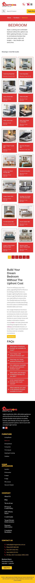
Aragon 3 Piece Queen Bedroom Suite (9, 246)
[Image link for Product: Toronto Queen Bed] (25, 212)
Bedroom (7, 440)
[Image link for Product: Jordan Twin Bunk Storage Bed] (9, 161)
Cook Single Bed (24, 73)
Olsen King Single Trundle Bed (24, 121)
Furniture (16, 17)
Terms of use (8, 503)
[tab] (17, 348)
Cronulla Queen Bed (8, 221)
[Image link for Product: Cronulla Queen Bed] (9, 212)
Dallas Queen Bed (7, 120)
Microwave (7, 481)
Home (9, 17)
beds (12, 322)
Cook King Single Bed (8, 73)
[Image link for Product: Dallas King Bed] (25, 87)
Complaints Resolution (8, 531)
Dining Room (8, 443)
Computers (7, 447)
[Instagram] (6, 428)
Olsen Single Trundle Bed (8, 146)
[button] (31, 5)
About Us (7, 496)
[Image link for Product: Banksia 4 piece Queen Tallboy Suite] (25, 236)
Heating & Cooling (9, 453)
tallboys (9, 326)
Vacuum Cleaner (9, 485)
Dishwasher (7, 472)
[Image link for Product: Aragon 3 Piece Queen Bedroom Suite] (9, 236)
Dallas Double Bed (8, 96)
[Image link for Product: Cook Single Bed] (25, 64)
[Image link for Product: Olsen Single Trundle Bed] (9, 136)
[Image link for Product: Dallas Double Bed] (9, 87)
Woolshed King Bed (25, 171)
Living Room (7, 437)
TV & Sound (7, 450)
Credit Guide (8, 517)
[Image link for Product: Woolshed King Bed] (25, 161)
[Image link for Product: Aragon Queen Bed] (9, 186)
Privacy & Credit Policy (8, 507)
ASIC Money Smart (8, 512)
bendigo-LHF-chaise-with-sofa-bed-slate (25, 197)
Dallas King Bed (24, 96)
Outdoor (6, 456)
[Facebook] (4, 428)
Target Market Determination (9, 521)
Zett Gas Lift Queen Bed (25, 146)
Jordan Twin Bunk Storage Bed (8, 171)
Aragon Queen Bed (8, 196)
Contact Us (7, 540)
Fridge (6, 478)
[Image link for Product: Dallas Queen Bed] (9, 111)
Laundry (6, 469)
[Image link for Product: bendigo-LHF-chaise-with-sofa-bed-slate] (25, 186)
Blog (5, 500)
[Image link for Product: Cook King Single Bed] (9, 64)
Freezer (6, 475)
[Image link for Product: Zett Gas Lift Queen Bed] (25, 136)
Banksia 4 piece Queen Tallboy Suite (25, 246)
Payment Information (8, 526)
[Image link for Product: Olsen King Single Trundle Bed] (25, 111)
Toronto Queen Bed (25, 221)
